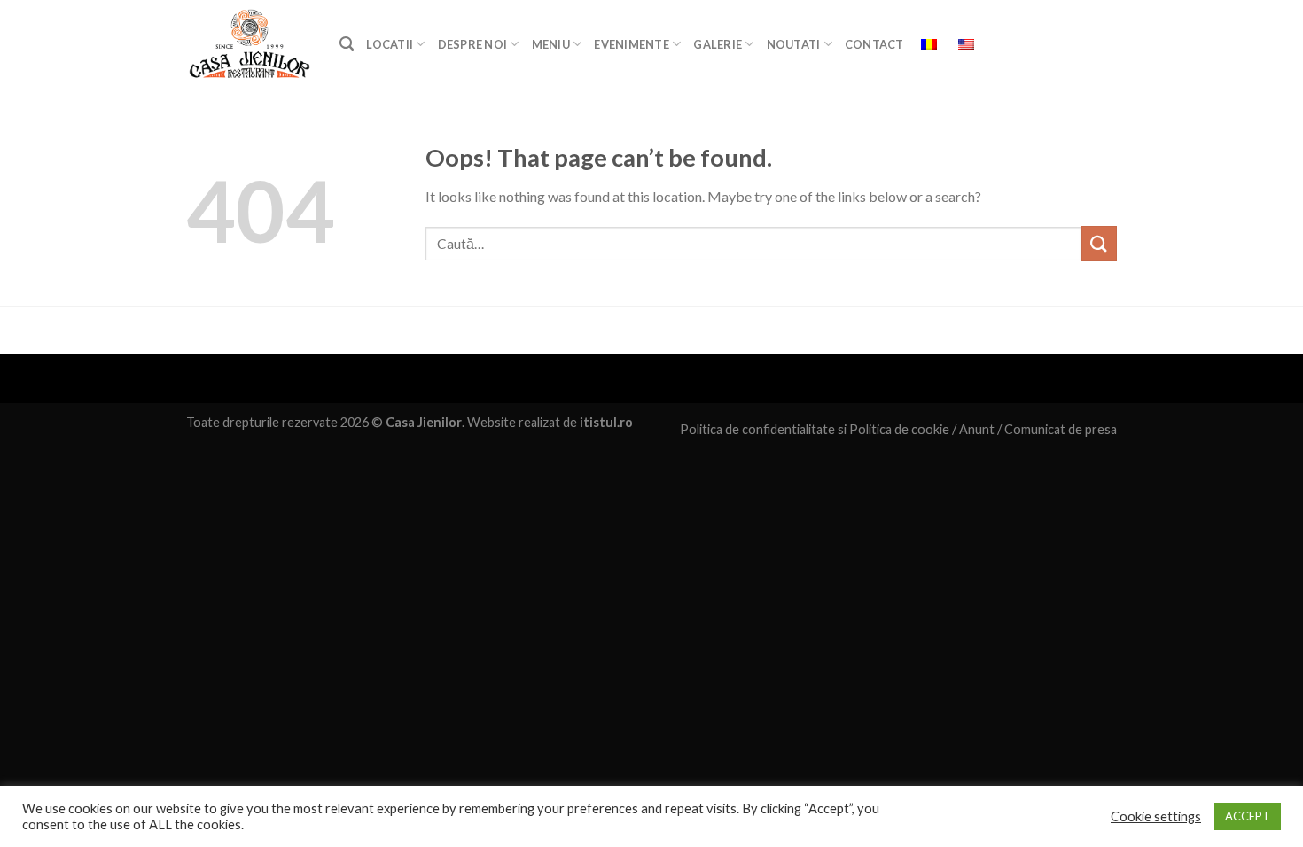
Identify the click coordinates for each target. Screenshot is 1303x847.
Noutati (794, 44)
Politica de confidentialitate (757, 429)
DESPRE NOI (473, 44)
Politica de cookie (899, 429)
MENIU (551, 44)
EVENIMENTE (631, 44)
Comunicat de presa (1060, 429)
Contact (874, 44)
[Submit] (1099, 243)
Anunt (977, 429)
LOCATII (389, 44)
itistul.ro (606, 422)
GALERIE (717, 44)
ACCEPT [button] (1247, 816)
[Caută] (346, 44)
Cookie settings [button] (1156, 816)
